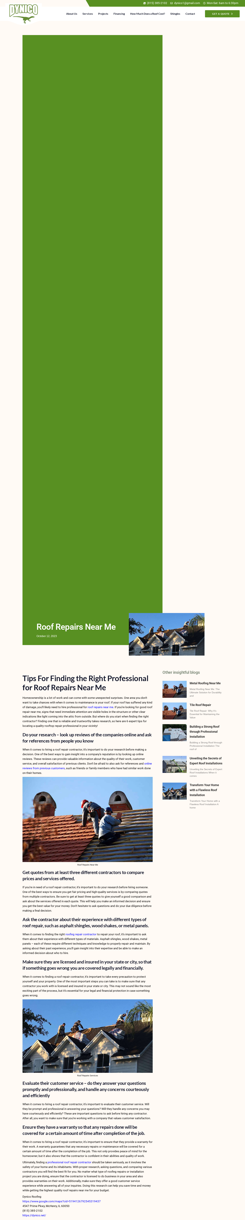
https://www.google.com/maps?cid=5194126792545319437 (61, 1201)
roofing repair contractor (81, 934)
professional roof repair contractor (69, 1162)
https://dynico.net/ (34, 1215)
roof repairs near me (100, 707)
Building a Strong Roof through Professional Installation (204, 731)
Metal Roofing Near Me (205, 683)
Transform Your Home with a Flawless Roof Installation (204, 790)
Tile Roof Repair (200, 705)
